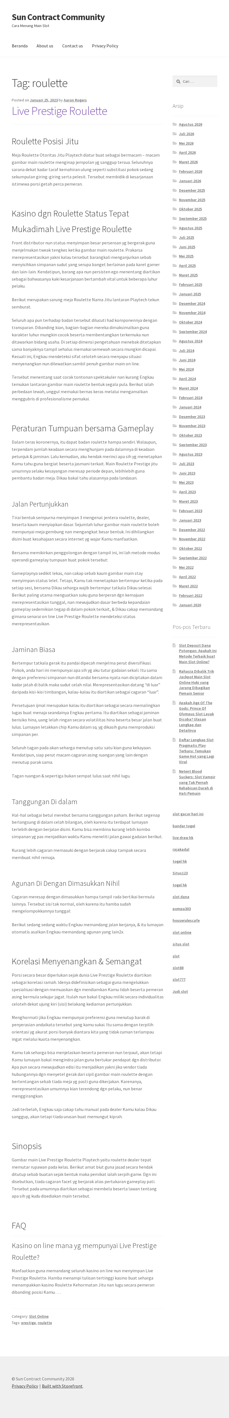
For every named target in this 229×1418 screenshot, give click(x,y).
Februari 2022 (190, 595)
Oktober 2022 (190, 548)
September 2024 (193, 331)
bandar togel (184, 825)
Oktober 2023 (190, 435)
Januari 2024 (190, 407)
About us (45, 45)
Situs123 (180, 872)
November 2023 (192, 425)
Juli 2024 (186, 350)
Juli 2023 (186, 463)
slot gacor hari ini (188, 813)
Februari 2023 (190, 510)
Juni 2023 (187, 473)
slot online (182, 932)
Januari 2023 (190, 520)
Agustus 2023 (190, 454)
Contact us (72, 45)
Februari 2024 (190, 397)
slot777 (179, 979)
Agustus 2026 (190, 124)
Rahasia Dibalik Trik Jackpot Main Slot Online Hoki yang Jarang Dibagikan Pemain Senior (196, 682)
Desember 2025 (192, 190)
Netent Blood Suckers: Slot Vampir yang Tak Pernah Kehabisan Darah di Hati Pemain (197, 782)
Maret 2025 (188, 275)
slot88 (178, 967)
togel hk (180, 861)
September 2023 (193, 444)
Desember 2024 (192, 303)
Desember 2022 (192, 529)
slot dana (181, 896)
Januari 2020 (190, 604)
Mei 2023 (186, 482)
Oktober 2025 (190, 208)
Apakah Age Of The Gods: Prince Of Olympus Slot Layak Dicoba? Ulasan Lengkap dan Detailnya (196, 716)
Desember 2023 (192, 416)
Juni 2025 (187, 246)
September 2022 (193, 557)
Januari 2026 (190, 180)
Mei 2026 (186, 143)
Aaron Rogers (75, 100)
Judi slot (180, 991)
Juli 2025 (186, 237)
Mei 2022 (186, 567)
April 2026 (187, 152)
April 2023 (187, 491)
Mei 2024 (186, 369)
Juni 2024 (187, 360)
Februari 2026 (190, 171)
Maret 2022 (188, 585)
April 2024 (187, 378)
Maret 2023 (188, 501)
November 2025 (192, 199)
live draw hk (183, 837)
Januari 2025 (190, 293)
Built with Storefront (62, 1386)
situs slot (181, 944)
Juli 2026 (186, 133)
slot (176, 956)
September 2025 (193, 218)
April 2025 (187, 265)
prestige (28, 1322)
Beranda (20, 45)
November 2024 (192, 312)
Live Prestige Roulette (59, 110)
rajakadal (181, 849)
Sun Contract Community (58, 17)
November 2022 (192, 538)
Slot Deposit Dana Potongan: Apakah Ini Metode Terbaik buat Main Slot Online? (198, 653)
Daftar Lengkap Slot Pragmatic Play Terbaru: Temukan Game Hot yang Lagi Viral (196, 750)
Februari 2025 (190, 284)
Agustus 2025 (190, 227)
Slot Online (39, 1316)
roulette (45, 1322)
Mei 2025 (186, 256)
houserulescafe (186, 920)
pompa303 (182, 908)
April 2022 (187, 576)
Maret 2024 (188, 388)
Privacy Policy (105, 45)
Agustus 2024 (190, 341)
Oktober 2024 (190, 322)
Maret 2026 (188, 161)
